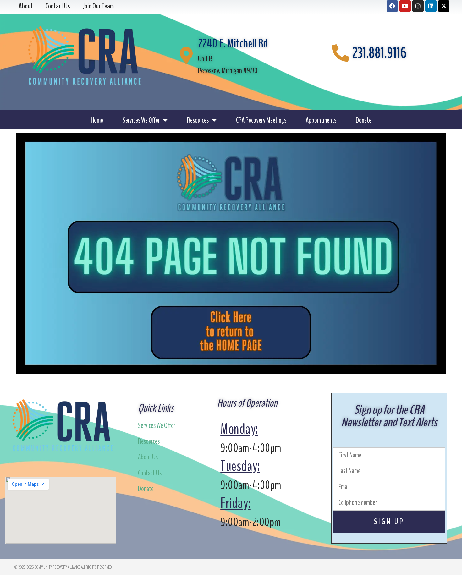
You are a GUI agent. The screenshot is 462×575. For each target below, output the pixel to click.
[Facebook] (392, 6)
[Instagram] (418, 6)
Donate (363, 120)
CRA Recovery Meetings (261, 120)
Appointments (321, 120)
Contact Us (150, 473)
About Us (148, 457)
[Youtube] (405, 6)
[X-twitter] (443, 6)
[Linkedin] (431, 6)
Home (97, 120)
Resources (198, 120)
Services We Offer (141, 120)
